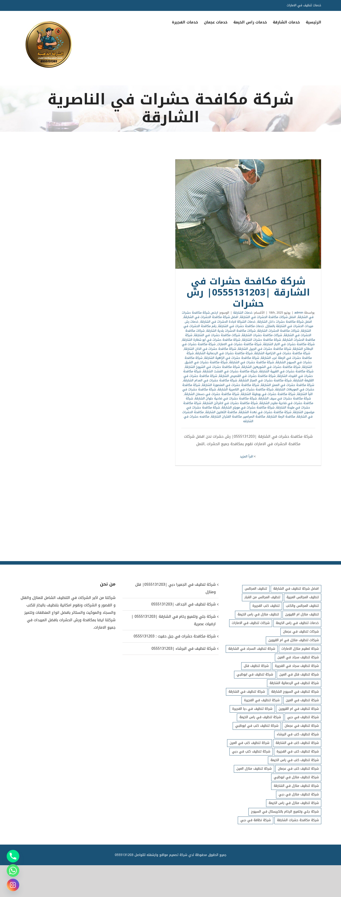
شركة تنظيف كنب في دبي (251, 751)
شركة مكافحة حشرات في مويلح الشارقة (248, 407)
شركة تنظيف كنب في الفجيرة (298, 751)
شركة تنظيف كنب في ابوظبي (256, 726)
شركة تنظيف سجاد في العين (298, 657)
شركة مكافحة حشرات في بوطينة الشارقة (268, 394)
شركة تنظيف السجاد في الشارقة (251, 649)
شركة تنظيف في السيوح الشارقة (295, 691)
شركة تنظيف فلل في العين (299, 674)
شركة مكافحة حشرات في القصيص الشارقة (247, 376)
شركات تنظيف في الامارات (251, 623)
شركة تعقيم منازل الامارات (300, 649)
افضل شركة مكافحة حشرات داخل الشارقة (284, 322)
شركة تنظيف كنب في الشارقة (297, 743)
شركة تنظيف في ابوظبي (255, 674)
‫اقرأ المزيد (247, 456)
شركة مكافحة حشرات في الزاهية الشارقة (231, 358)
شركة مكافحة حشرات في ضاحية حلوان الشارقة (226, 398)
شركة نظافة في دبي (255, 820)
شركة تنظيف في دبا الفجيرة (252, 709)
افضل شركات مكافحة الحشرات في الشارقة (268, 317)
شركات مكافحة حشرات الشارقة (262, 335)
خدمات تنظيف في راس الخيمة (297, 623)
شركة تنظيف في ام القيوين (299, 709)
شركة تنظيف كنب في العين (249, 743)
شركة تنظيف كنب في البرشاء (298, 734)
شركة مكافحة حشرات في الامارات (239, 344)
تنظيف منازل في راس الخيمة (258, 614)
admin (298, 312)
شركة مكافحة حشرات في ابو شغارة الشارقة (211, 340)
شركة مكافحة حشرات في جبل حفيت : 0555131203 (175, 636)
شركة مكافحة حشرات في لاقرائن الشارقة (230, 403)
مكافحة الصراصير (254, 416)
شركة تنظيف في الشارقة (246, 691)
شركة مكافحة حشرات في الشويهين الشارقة (270, 367)
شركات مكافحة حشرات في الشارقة (217, 335)
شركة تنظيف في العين (302, 700)
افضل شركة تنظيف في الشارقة (296, 588)
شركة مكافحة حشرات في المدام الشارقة (210, 380)
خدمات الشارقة (243, 312)
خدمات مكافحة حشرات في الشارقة (241, 326)
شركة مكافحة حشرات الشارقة (261, 340)
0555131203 (124, 855)
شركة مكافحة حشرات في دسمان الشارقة (211, 394)
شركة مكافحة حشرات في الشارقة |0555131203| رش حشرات (248, 213)
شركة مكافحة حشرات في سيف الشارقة (284, 398)
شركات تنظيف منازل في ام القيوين (293, 640)
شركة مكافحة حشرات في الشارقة (251, 362)
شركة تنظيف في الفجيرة (262, 700)
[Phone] (13, 856)
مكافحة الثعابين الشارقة (221, 412)
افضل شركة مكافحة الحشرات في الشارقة (210, 317)
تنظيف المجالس (256, 588)
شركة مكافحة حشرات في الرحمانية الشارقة (224, 353)
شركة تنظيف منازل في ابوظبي (296, 777)
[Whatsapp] (13, 870)
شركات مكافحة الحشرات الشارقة (278, 331)
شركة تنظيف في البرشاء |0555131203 (183, 648)
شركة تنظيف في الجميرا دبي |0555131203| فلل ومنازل (175, 588)
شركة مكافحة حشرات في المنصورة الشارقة (230, 385)
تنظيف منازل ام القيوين (302, 614)
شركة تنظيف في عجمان (302, 726)
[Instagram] (13, 885)
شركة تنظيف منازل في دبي (299, 794)
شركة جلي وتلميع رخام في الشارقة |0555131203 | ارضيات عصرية (173, 620)
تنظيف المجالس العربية (302, 597)
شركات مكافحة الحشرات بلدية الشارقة (231, 331)
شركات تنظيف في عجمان (301, 631)
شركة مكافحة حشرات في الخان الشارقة (210, 349)
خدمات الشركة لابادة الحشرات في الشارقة (228, 322)
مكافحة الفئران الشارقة (226, 416)
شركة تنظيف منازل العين (254, 768)
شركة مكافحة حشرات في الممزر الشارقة (287, 385)
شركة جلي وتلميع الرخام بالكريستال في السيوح (285, 811)
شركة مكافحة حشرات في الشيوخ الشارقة (212, 367)
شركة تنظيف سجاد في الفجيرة (297, 666)
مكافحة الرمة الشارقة (281, 416)
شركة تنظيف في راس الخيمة (260, 717)
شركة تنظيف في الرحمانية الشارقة (294, 683)
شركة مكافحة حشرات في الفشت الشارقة (230, 371)
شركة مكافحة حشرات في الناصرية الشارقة (245, 389)
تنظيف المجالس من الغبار (262, 597)
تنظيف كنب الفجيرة (266, 606)
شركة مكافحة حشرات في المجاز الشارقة (265, 380)
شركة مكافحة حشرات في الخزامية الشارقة (282, 353)
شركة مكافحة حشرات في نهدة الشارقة (265, 412)
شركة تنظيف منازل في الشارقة (296, 786)
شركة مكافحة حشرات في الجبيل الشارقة (264, 349)
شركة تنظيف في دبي (303, 717)
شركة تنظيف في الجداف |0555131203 (183, 604)
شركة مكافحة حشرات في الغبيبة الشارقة (286, 371)
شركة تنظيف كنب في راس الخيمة (294, 760)
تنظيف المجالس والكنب (302, 606)
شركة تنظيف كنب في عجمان (298, 768)
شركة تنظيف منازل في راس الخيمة (294, 803)
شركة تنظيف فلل (256, 666)
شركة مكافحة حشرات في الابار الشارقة (289, 344)
